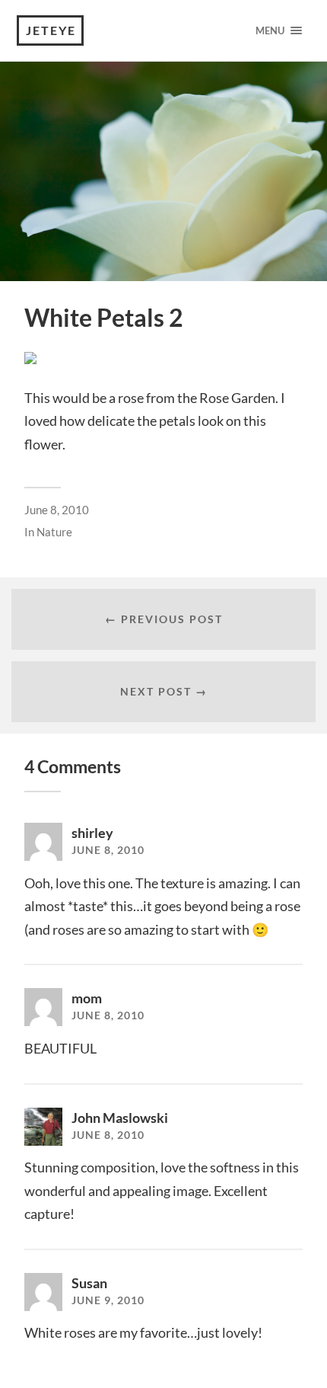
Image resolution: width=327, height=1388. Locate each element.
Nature (54, 532)
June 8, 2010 (56, 510)
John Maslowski (119, 1117)
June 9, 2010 (107, 1300)
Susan (89, 1282)
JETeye (51, 30)
